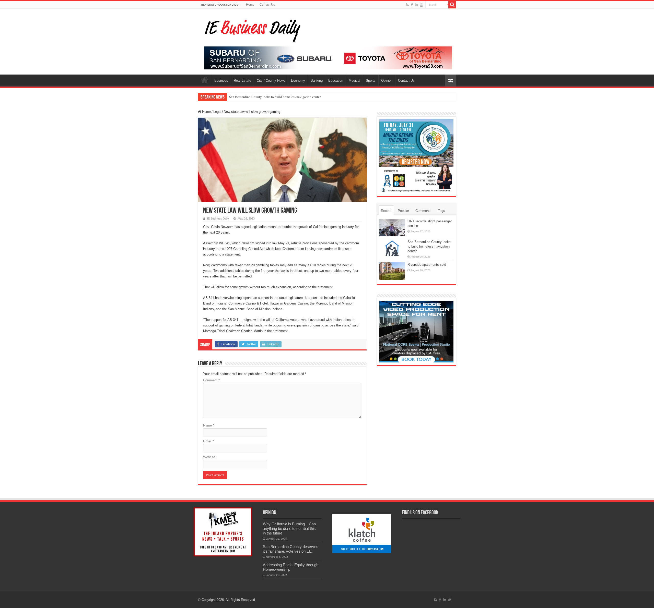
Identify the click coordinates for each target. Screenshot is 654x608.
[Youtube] (421, 5)
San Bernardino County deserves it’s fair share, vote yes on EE (290, 548)
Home (250, 4)
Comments (423, 211)
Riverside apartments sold (426, 264)
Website (209, 457)
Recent (386, 211)
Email (208, 441)
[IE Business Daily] (251, 29)
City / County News (271, 80)
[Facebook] (411, 5)
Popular (403, 211)
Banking (317, 80)
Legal (217, 112)
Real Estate (242, 80)
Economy (298, 80)
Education (335, 80)
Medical (354, 80)
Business (221, 80)
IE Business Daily (218, 218)
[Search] (452, 4)
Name (208, 425)
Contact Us (267, 4)
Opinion (386, 80)
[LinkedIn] (416, 5)
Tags (441, 211)
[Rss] (407, 5)
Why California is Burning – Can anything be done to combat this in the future (289, 528)
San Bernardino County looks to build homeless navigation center (275, 97)
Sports (371, 80)
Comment (211, 380)
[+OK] (328, 57)
